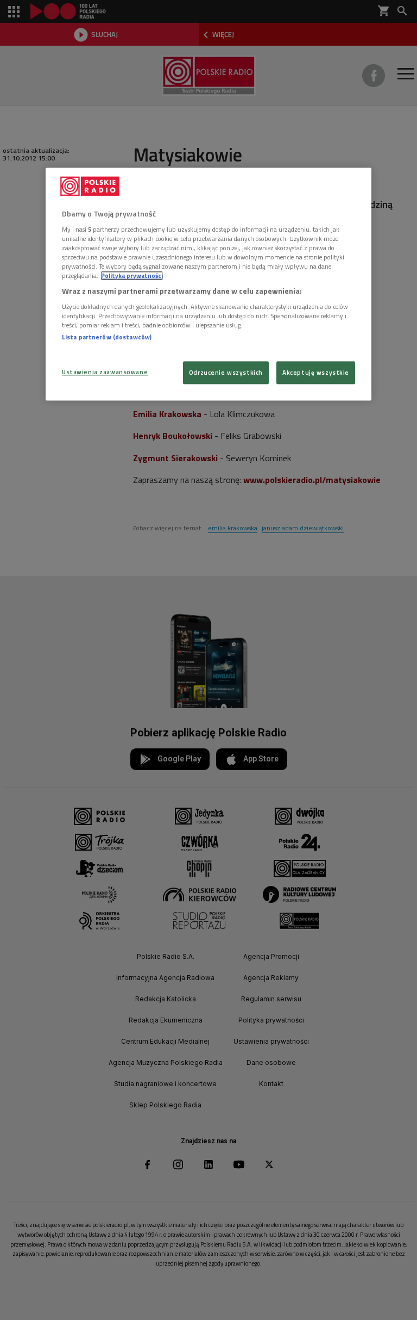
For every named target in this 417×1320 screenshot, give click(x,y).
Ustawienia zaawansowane (105, 371)
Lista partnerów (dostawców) (106, 337)
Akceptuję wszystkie (315, 372)
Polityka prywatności (132, 275)
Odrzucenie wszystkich (226, 372)
